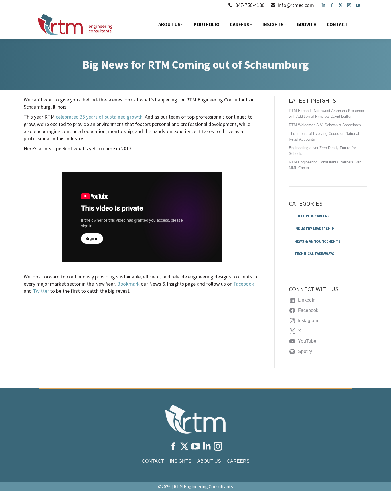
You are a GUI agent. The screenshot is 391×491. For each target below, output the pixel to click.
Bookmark (128, 283)
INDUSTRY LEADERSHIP (314, 228)
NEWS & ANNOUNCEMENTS (317, 241)
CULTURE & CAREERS (312, 216)
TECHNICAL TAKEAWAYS (314, 253)
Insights (180, 461)
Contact (153, 461)
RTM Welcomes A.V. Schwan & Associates (325, 125)
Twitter (41, 291)
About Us (209, 461)
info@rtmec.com (296, 5)
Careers (238, 461)
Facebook (244, 283)
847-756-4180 (249, 5)
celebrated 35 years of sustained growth (99, 116)
